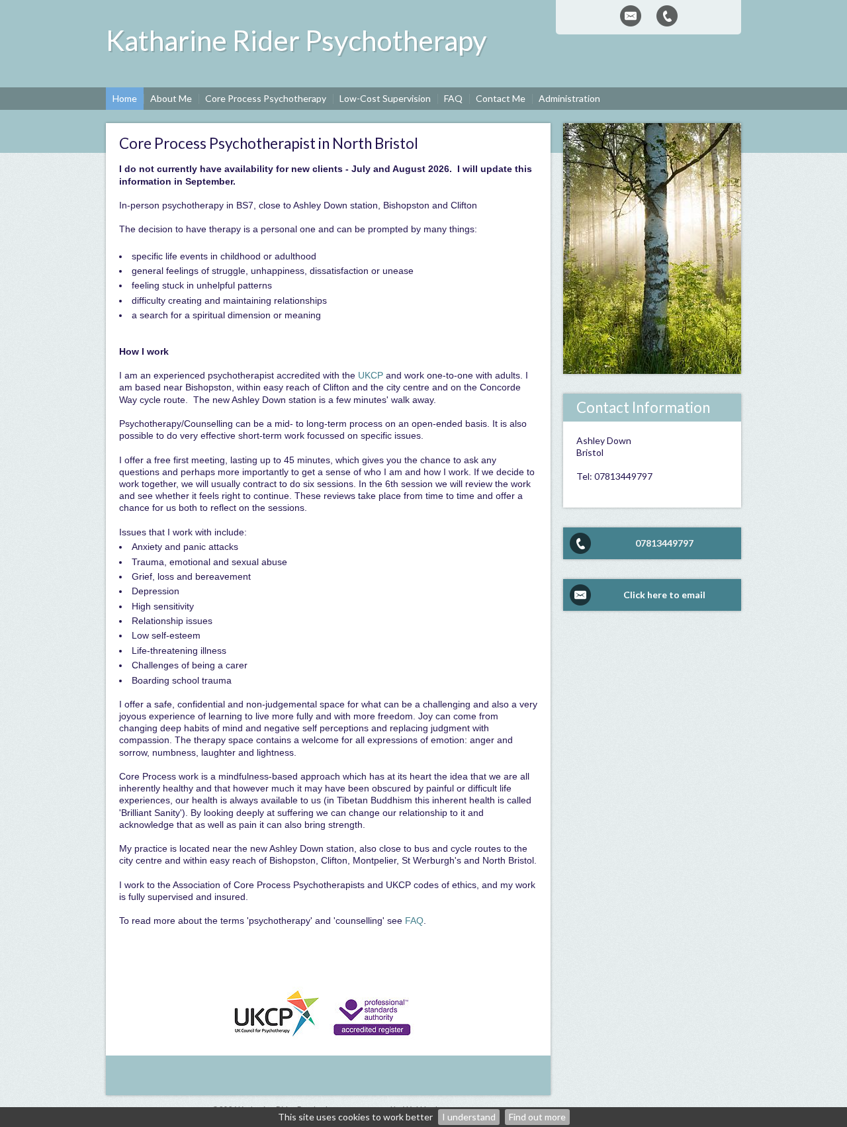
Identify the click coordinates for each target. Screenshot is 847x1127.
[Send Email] (630, 16)
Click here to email (664, 594)
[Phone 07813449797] (667, 16)
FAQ (414, 920)
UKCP (370, 375)
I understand (469, 1116)
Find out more (537, 1116)
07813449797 (664, 543)
